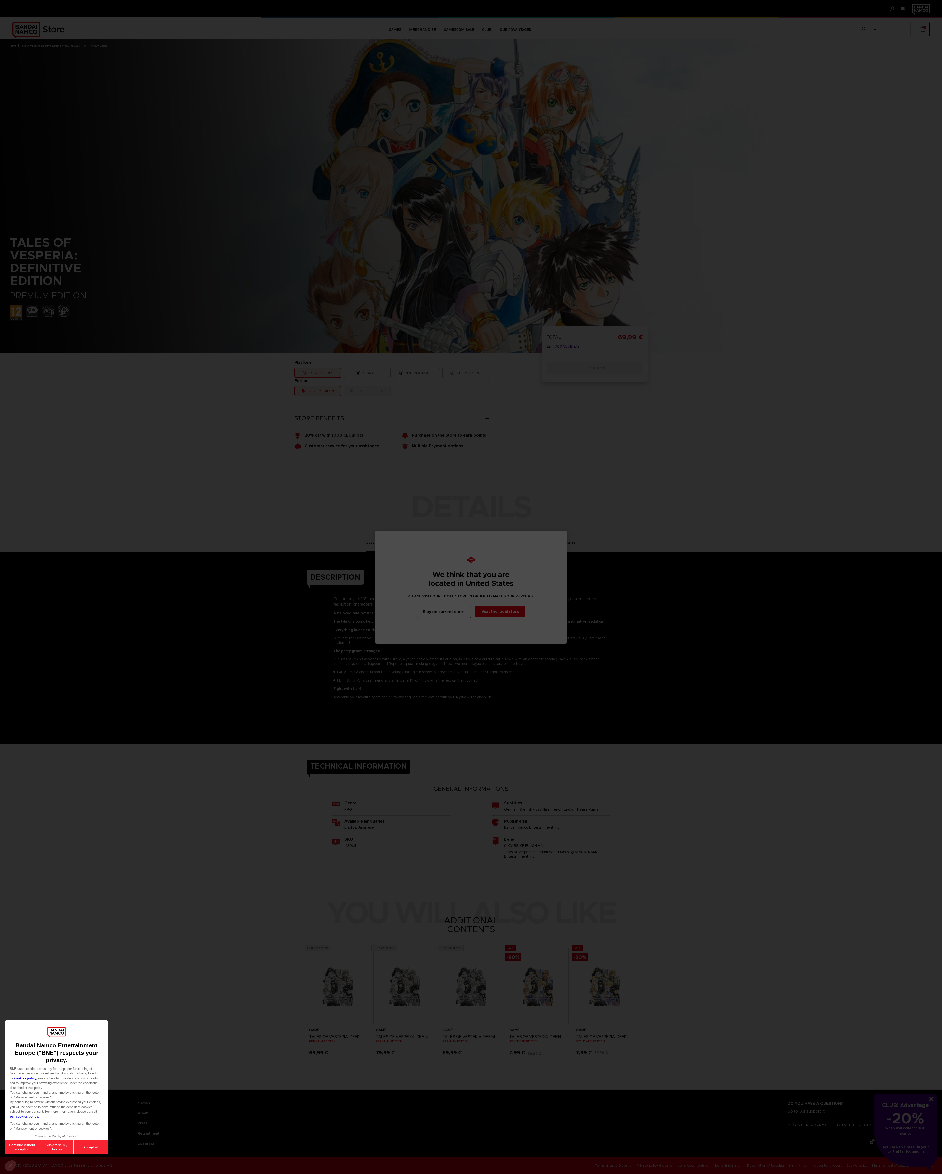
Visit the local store (500, 611)
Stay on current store (444, 611)
